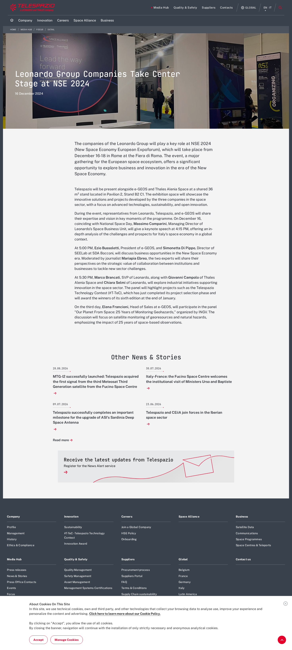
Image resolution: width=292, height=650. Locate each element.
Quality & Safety (76, 559)
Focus (40, 29)
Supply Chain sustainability (139, 594)
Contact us (243, 559)
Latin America (188, 594)
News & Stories (17, 576)
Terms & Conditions (134, 588)
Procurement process (135, 569)
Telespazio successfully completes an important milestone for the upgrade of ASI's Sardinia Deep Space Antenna (93, 417)
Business (242, 516)
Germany (184, 582)
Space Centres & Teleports (253, 545)
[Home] (12, 20)
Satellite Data (245, 527)
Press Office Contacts (21, 582)
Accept (38, 639)
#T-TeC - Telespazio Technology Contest (84, 535)
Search (280, 7)
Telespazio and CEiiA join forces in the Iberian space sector (184, 414)
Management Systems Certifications (88, 588)
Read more (61, 440)
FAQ (124, 582)
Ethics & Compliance (20, 545)
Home (13, 29)
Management (16, 533)
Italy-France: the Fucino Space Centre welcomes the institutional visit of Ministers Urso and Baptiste (189, 378)
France (183, 576)
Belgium (184, 569)
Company (13, 516)
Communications (247, 533)
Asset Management (77, 582)
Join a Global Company (136, 527)
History (11, 539)
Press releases (16, 569)
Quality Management (78, 569)
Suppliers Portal (131, 576)
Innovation (71, 516)
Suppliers (128, 559)
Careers (126, 516)
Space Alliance (189, 516)
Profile (11, 527)
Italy (181, 588)
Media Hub (27, 29)
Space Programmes (249, 539)
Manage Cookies (67, 639)
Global (183, 559)
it (270, 7)
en (265, 7)
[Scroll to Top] (282, 640)
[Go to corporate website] (31, 7)
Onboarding (129, 539)
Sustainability (73, 527)
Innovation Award (75, 543)
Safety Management (77, 576)
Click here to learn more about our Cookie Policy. (125, 614)
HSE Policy (128, 533)
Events (11, 588)
